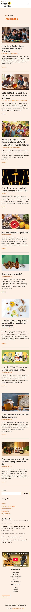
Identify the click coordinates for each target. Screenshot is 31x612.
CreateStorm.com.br (16, 608)
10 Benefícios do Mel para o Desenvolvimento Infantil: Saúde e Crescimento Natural (15, 142)
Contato (15, 574)
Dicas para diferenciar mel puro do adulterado (13, 533)
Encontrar (25, 493)
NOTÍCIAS (4, 193)
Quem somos (15, 572)
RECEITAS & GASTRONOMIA (8, 100)
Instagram (15, 591)
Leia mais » (4, 67)
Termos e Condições (15, 581)
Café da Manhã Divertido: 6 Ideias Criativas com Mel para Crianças (15, 95)
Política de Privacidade (15, 576)
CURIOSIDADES (5, 53)
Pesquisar (4, 490)
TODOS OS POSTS (13, 53)
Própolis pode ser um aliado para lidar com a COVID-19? (14, 189)
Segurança (15, 580)
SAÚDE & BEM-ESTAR (21, 100)
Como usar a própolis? (12, 274)
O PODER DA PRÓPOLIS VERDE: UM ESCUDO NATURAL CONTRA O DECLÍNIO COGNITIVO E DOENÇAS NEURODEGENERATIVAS (15, 528)
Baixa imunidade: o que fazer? (15, 232)
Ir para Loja (5, 597)
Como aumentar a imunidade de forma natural (15, 415)
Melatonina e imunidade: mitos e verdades (12, 537)
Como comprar (15, 578)
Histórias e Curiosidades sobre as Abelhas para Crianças (13, 48)
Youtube (15, 589)
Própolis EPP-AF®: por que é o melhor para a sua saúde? (15, 368)
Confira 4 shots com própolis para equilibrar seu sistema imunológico (15, 323)
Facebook (15, 588)
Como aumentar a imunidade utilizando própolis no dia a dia (15, 462)
